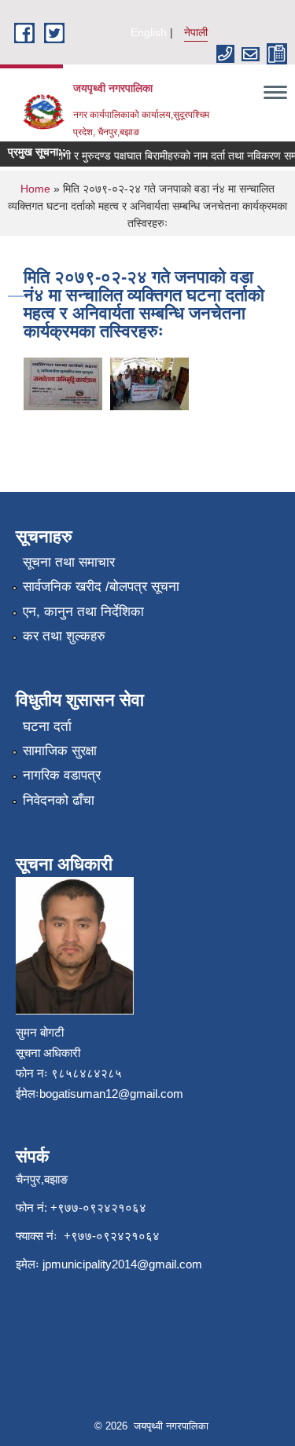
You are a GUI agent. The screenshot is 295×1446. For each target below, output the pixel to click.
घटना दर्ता (47, 726)
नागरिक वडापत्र (62, 775)
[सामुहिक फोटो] (149, 382)
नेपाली (196, 32)
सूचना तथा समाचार (69, 562)
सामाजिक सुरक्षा (60, 750)
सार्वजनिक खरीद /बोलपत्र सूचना (101, 586)
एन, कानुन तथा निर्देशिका (83, 611)
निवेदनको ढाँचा (58, 800)
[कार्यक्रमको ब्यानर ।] (63, 382)
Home (35, 188)
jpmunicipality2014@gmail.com (122, 1264)
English (149, 32)
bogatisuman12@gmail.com (111, 1093)
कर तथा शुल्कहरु (64, 636)
